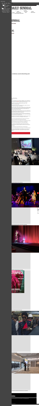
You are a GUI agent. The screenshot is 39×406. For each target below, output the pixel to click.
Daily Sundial (3, 1)
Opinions (18, 11)
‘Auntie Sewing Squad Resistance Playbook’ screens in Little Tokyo (15, 182)
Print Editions (21, 13)
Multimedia (25, 10)
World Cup (6, 5)
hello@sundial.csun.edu (26, 398)
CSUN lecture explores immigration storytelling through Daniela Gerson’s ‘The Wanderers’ (17, 390)
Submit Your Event (6, 8)
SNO (13, 403)
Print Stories (9, 8)
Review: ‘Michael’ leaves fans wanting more (12, 352)
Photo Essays (26, 11)
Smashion (18, 101)
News (5, 3)
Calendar (32, 11)
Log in (14, 403)
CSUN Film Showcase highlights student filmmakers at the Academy (15, 269)
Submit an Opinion (18, 12)
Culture (7, 3)
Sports (5, 4)
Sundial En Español (17, 13)
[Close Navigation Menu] (10, 1)
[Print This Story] (38, 209)
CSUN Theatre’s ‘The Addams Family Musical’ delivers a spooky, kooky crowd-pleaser (17, 224)
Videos (26, 12)
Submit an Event (33, 12)
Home (3, 3)
